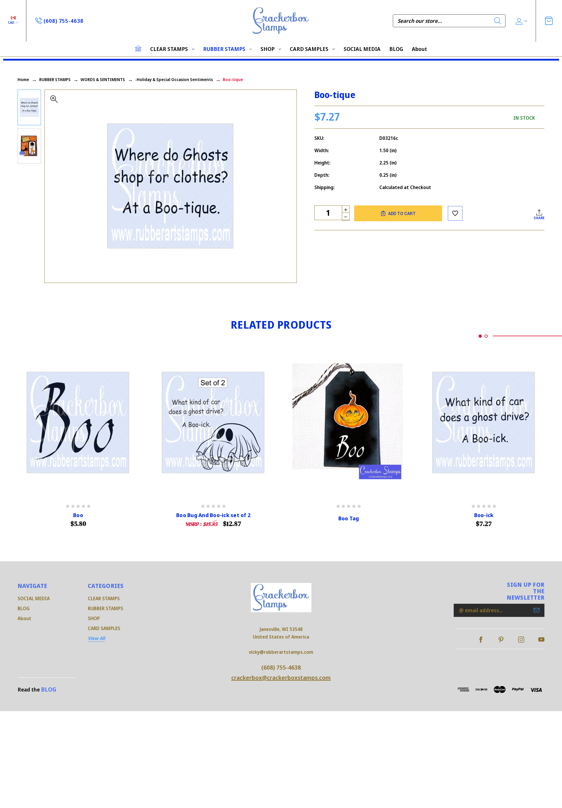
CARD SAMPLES (309, 48)
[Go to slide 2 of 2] (486, 336)
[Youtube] (541, 640)
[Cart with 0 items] (549, 20)
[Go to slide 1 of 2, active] (480, 336)
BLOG (396, 48)
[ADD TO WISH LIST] (455, 213)
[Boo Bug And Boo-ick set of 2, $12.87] (213, 423)
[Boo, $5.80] (78, 423)
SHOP (268, 48)
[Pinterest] (501, 640)
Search (497, 20)
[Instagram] (521, 640)
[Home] (138, 48)
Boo (78, 515)
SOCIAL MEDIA (362, 48)
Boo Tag (348, 518)
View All (96, 638)
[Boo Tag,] (348, 423)
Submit (536, 610)
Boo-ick (484, 515)
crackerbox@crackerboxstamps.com (281, 678)
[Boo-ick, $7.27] (483, 423)
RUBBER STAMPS (224, 48)
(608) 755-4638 (281, 667)
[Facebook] (481, 640)
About (419, 48)
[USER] (520, 21)
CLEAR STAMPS (169, 48)
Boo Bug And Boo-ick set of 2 (213, 515)
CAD (11, 22)
